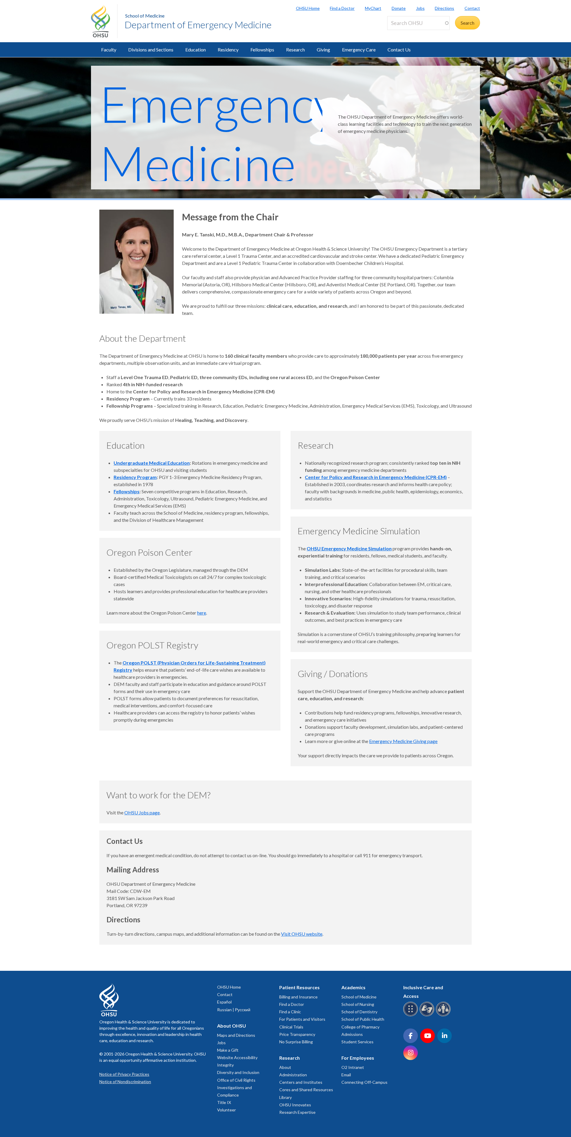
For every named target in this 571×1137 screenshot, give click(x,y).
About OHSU (231, 1025)
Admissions (352, 1034)
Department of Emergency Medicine (198, 24)
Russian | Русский (233, 1009)
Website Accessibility (237, 1057)
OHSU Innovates (295, 1104)
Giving (323, 49)
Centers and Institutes (300, 1082)
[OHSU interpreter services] (444, 1015)
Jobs (420, 8)
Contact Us (399, 49)
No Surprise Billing (296, 1041)
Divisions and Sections (150, 49)
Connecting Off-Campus (364, 1082)
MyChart (373, 8)
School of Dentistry (359, 1011)
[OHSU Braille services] (411, 1015)
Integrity (225, 1064)
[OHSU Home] (104, 21)
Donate (399, 8)
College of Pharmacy (360, 1026)
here (201, 612)
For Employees (357, 1058)
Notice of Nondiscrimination (125, 1081)
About (285, 1067)
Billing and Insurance (298, 996)
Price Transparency (297, 1034)
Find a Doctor (342, 8)
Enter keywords (406, 33)
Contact (472, 8)
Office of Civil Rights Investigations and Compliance (236, 1087)
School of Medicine (144, 15)
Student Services (357, 1041)
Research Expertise (297, 1112)
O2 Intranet (352, 1067)
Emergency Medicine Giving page (403, 741)
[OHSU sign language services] (428, 1015)
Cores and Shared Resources (306, 1089)
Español (224, 1001)
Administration (293, 1074)
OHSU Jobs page (142, 812)
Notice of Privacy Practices (124, 1074)
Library (285, 1097)
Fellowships (262, 49)
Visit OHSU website (301, 934)
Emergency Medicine (218, 133)
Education (195, 49)
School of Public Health (362, 1019)
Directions (444, 8)
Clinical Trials (291, 1026)
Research (295, 49)
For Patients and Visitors (302, 1019)
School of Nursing (357, 1004)
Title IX (224, 1102)
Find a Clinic (290, 1011)
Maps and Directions (236, 1035)
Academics (353, 987)
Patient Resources (299, 987)
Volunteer (226, 1109)
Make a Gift (228, 1050)
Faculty (108, 49)
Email (346, 1074)
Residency (228, 49)
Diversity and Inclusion (238, 1072)
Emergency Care (359, 49)
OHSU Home (308, 8)
